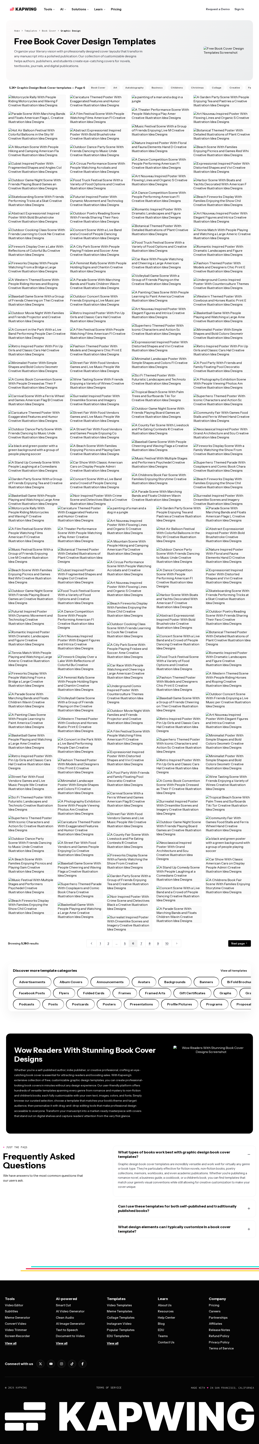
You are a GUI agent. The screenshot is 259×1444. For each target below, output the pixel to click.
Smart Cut (63, 1305)
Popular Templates (121, 1330)
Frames (125, 993)
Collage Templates (121, 1317)
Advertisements (32, 982)
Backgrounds (175, 982)
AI (61, 9)
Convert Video (15, 1324)
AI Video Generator (70, 1311)
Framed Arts (155, 993)
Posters (109, 1004)
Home (17, 30)
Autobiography (134, 87)
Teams (163, 1336)
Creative (234, 87)
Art (115, 87)
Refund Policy (219, 1336)
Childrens (177, 87)
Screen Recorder (17, 1336)
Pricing (116, 9)
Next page (238, 943)
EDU (161, 1330)
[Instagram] (61, 1364)
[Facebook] (83, 1364)
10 (167, 943)
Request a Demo (218, 9)
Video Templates (119, 1305)
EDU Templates (118, 1336)
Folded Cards (93, 993)
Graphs (225, 993)
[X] (40, 1364)
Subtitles (11, 1311)
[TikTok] (72, 1364)
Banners (206, 982)
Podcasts (26, 1004)
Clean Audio (65, 1317)
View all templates (234, 970)
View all (10, 1343)
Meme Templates (119, 1311)
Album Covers (70, 982)
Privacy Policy (219, 1342)
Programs (214, 1004)
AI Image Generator (70, 1324)
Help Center (166, 1317)
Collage (216, 87)
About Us (165, 1305)
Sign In (239, 9)
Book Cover (49, 30)
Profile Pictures (179, 1004)
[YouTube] (51, 1364)
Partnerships (218, 1317)
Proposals (245, 1004)
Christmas (197, 87)
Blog (161, 1324)
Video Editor (14, 1305)
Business (157, 87)
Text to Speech (67, 1330)
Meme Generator (17, 1317)
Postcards (80, 1004)
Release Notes (219, 1330)
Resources (166, 1311)
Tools (48, 9)
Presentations (141, 1004)
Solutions (79, 9)
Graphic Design (71, 30)
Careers (215, 1311)
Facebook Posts (32, 993)
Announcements (110, 982)
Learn (98, 9)
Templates (30, 30)
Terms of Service (221, 1348)
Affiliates (215, 1324)
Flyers (64, 993)
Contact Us (166, 1342)
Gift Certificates (192, 993)
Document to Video (70, 1336)
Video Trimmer (16, 1330)
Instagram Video (119, 1324)
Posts (53, 1004)
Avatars (144, 982)
